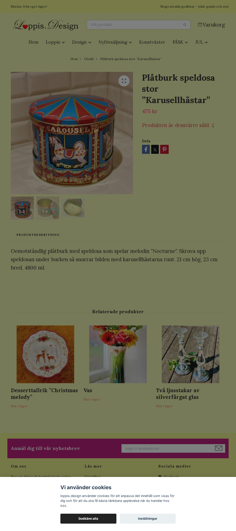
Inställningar (147, 518)
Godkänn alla (88, 518)
